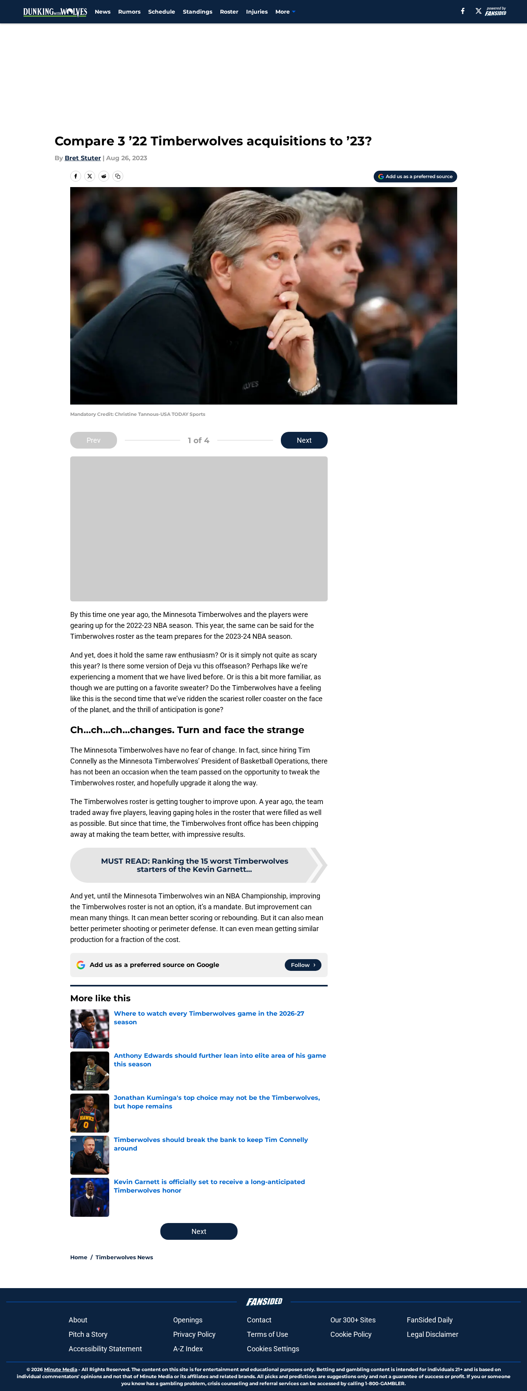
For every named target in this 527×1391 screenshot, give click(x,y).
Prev (94, 440)
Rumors (129, 11)
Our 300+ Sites (353, 1320)
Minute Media (60, 1369)
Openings (187, 1320)
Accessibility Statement (105, 1349)
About (78, 1320)
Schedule (161, 11)
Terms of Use (267, 1334)
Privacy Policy (194, 1334)
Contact (259, 1320)
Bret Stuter (83, 158)
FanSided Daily (430, 1320)
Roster (229, 11)
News (102, 11)
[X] (479, 11)
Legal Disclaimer (432, 1334)
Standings (197, 11)
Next (304, 440)
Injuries (257, 11)
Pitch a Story (88, 1334)
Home (78, 1257)
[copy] (117, 176)
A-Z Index (188, 1349)
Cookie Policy (351, 1334)
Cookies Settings (273, 1349)
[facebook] (463, 11)
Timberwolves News (124, 1257)
